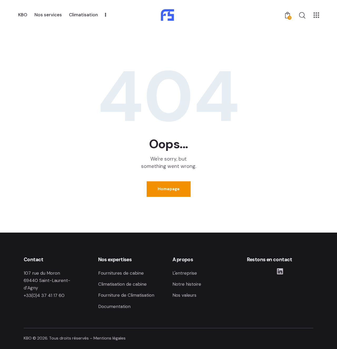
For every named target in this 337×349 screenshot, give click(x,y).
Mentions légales (109, 338)
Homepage (169, 189)
